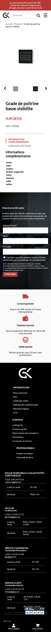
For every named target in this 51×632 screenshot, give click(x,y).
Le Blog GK (17, 425)
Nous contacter (20, 393)
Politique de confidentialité (25, 404)
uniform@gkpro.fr (13, 482)
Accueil (9, 24)
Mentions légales (21, 408)
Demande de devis (24, 457)
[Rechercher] (38, 16)
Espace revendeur (24, 453)
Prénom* (7, 246)
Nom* (5, 236)
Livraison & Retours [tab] (19, 146)
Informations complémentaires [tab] (18, 140)
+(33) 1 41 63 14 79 (14, 589)
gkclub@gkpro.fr (12, 517)
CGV (15, 412)
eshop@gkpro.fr (12, 591)
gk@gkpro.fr (10, 557)
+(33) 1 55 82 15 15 (14, 514)
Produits (18, 24)
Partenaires (18, 437)
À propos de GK (19, 429)
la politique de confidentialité (31, 260)
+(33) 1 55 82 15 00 (14, 554)
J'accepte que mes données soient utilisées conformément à (24, 258)
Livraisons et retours (22, 441)
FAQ (15, 397)
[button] (45, 16)
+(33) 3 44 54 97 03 (14, 479)
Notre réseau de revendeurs (25, 433)
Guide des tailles (20, 400)
